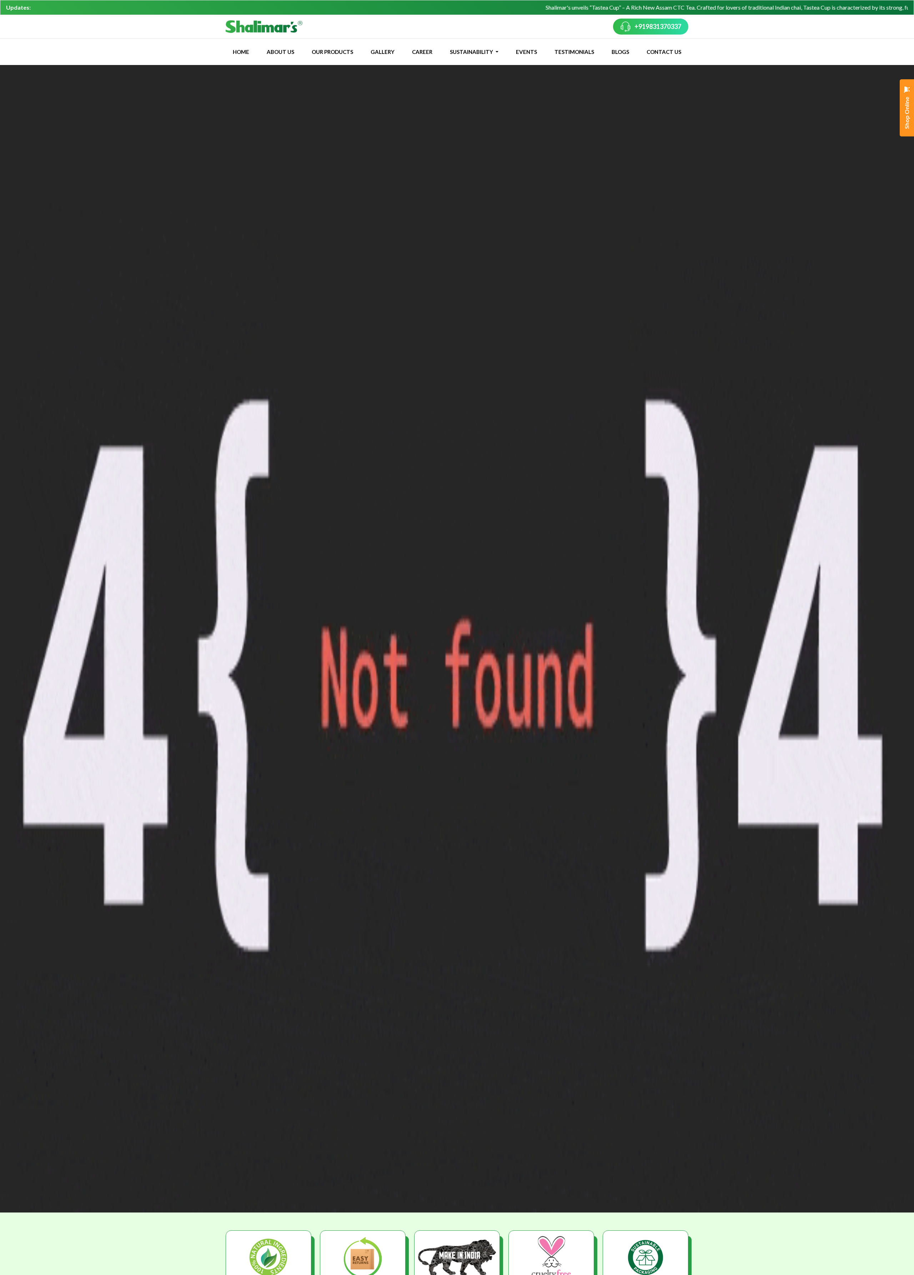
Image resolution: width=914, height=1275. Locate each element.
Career (422, 52)
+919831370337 (657, 26)
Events (526, 52)
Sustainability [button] (472, 52)
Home (241, 52)
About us (280, 52)
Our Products (332, 52)
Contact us (664, 52)
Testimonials (574, 52)
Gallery (383, 52)
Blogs (620, 52)
